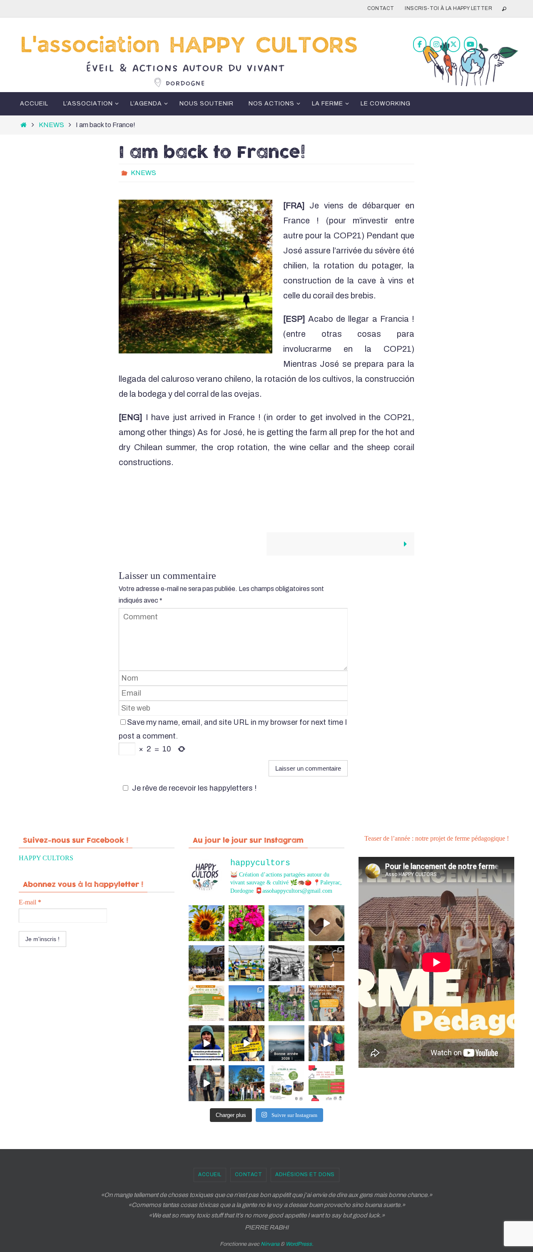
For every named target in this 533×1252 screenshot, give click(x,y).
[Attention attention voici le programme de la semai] (326, 1003)
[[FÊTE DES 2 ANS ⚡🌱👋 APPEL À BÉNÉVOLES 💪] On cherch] (286, 963)
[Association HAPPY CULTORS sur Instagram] (436, 44)
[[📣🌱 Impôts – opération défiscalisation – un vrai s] (206, 1083)
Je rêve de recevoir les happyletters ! (194, 788)
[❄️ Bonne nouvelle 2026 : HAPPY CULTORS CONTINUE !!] (286, 1043)
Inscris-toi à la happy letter (448, 8)
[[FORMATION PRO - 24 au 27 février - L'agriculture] (206, 1043)
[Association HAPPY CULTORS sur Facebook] (419, 44)
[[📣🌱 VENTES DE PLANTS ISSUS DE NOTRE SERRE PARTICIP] (286, 923)
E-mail (30, 902)
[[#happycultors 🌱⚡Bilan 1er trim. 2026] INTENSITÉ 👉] (246, 1003)
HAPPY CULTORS (46, 857)
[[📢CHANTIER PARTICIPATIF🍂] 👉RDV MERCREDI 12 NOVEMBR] (246, 1083)
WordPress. (300, 1244)
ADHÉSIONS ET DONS (305, 1174)
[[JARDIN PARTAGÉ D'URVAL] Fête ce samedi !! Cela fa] (206, 923)
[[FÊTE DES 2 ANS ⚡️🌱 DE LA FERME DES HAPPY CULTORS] (326, 923)
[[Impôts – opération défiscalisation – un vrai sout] (326, 1043)
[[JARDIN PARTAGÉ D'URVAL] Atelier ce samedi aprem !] (286, 1003)
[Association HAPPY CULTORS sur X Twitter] (453, 44)
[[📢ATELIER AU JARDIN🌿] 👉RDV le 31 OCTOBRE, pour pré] (286, 1083)
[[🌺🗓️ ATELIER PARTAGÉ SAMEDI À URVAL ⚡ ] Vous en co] (246, 923)
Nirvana (270, 1244)
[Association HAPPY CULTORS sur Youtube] (470, 44)
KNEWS (51, 124)
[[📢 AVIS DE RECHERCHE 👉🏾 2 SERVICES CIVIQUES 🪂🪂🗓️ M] (246, 1043)
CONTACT (380, 8)
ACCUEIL (210, 1174)
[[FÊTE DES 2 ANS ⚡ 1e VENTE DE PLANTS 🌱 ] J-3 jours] (246, 963)
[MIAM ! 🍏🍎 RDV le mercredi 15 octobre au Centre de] (326, 1083)
